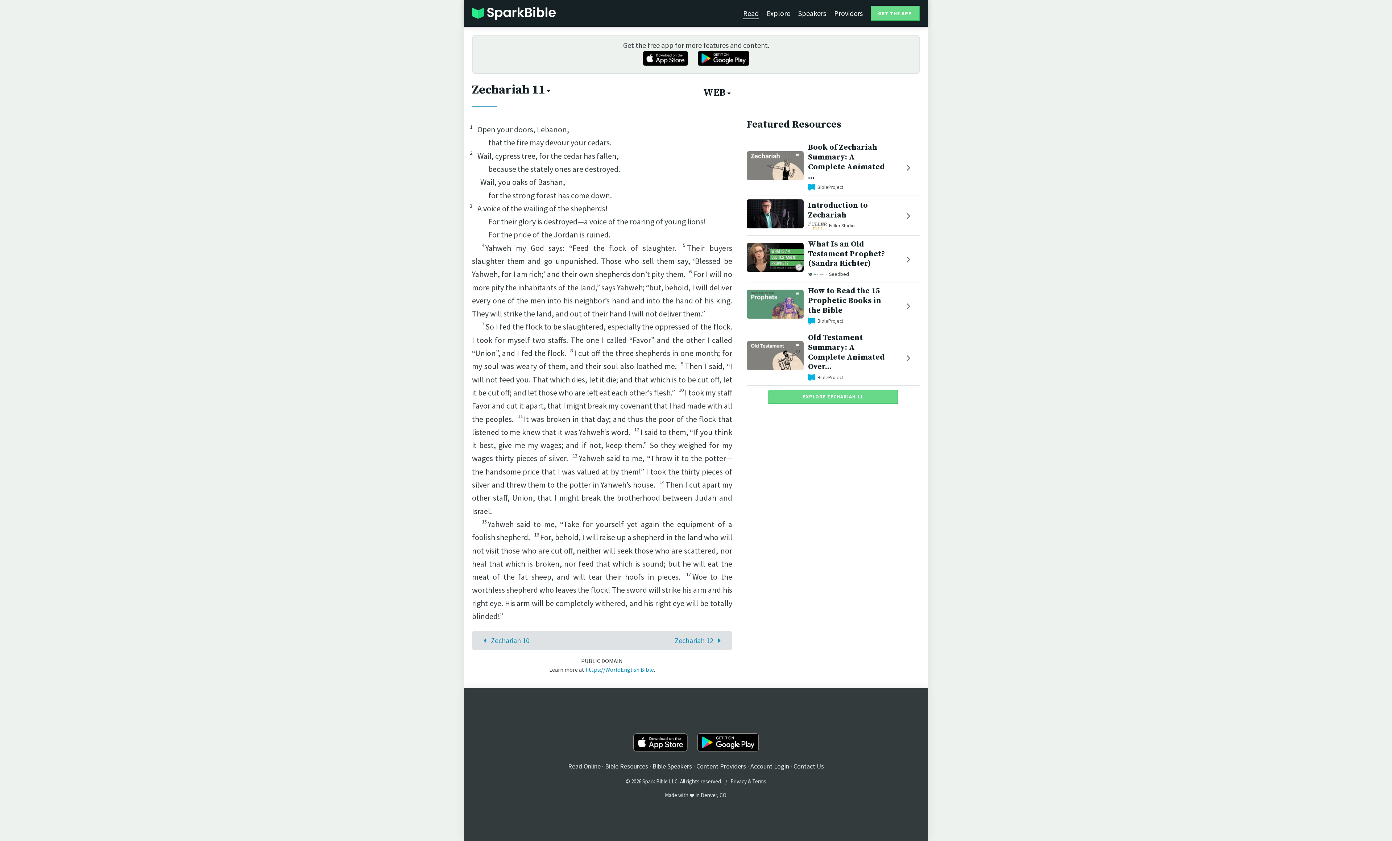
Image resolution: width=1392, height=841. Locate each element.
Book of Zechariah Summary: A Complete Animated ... (846, 161)
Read (751, 13)
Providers (848, 13)
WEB (714, 93)
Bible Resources (626, 766)
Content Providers (721, 766)
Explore (778, 13)
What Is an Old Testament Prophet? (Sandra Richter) (846, 254)
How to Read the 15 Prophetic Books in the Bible (844, 300)
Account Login (769, 766)
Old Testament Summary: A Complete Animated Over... (846, 352)
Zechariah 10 (510, 640)
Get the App (895, 13)
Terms (759, 781)
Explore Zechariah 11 (833, 396)
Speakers (812, 13)
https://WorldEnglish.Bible (619, 669)
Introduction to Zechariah (838, 210)
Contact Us (809, 766)
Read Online (584, 766)
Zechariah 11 (508, 90)
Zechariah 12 (694, 640)
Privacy (738, 781)
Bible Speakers (672, 766)
